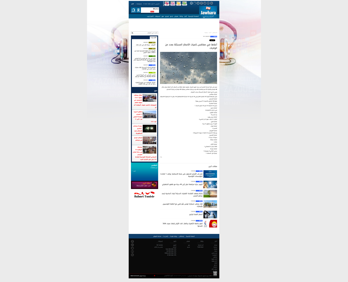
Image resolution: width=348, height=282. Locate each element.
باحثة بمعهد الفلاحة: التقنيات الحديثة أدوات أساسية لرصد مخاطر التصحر (182, 194)
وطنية (206, 33)
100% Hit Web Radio (171, 255)
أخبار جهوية (214, 259)
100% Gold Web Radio (171, 251)
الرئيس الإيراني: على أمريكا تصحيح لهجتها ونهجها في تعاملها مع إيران (145, 76)
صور (162, 16)
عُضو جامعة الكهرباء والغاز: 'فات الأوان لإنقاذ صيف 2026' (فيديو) (183, 224)
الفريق (174, 245)
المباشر (174, 247)
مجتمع (153, 42)
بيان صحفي (214, 253)
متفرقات (215, 267)
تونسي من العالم (158, 247)
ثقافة (215, 263)
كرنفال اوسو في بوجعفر (138, 138)
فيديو (167, 16)
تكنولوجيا (215, 255)
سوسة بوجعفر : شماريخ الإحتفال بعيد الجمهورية (137, 130)
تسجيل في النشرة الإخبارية (180, 276)
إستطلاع (181, 236)
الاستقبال (215, 33)
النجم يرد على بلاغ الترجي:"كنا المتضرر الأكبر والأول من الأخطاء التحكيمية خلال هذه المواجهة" (144, 60)
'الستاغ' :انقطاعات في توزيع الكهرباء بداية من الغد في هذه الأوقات (145, 83)
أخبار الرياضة (200, 245)
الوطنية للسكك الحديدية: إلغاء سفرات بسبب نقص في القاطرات (145, 68)
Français (139, 4)
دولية (153, 72)
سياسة (215, 247)
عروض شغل (214, 269)
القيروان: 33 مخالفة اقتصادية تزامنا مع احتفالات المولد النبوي (145, 52)
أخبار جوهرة (214, 261)
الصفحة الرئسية (190, 236)
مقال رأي (215, 271)
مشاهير (215, 257)
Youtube (132, 251)
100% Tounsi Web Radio (171, 249)
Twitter (132, 248)
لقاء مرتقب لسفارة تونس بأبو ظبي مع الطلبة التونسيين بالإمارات (183, 205)
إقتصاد (215, 249)
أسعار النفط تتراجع (196, 214)
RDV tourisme (160, 245)
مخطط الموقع (157, 236)
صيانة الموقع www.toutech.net (138, 276)
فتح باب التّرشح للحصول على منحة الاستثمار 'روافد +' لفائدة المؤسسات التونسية (181, 175)
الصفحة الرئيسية (193, 16)
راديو (171, 16)
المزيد (134, 171)
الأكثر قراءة (153, 38)
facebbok (132, 241)
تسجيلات (157, 16)
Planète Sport (200, 247)
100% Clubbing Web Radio (170, 253)
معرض (176, 16)
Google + (132, 244)
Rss (132, 254)
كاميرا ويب (150, 16)
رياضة (181, 16)
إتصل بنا (165, 236)
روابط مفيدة (173, 236)
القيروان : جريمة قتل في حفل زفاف (145, 45)
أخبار (185, 16)
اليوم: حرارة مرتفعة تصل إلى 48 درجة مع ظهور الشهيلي (182, 184)
